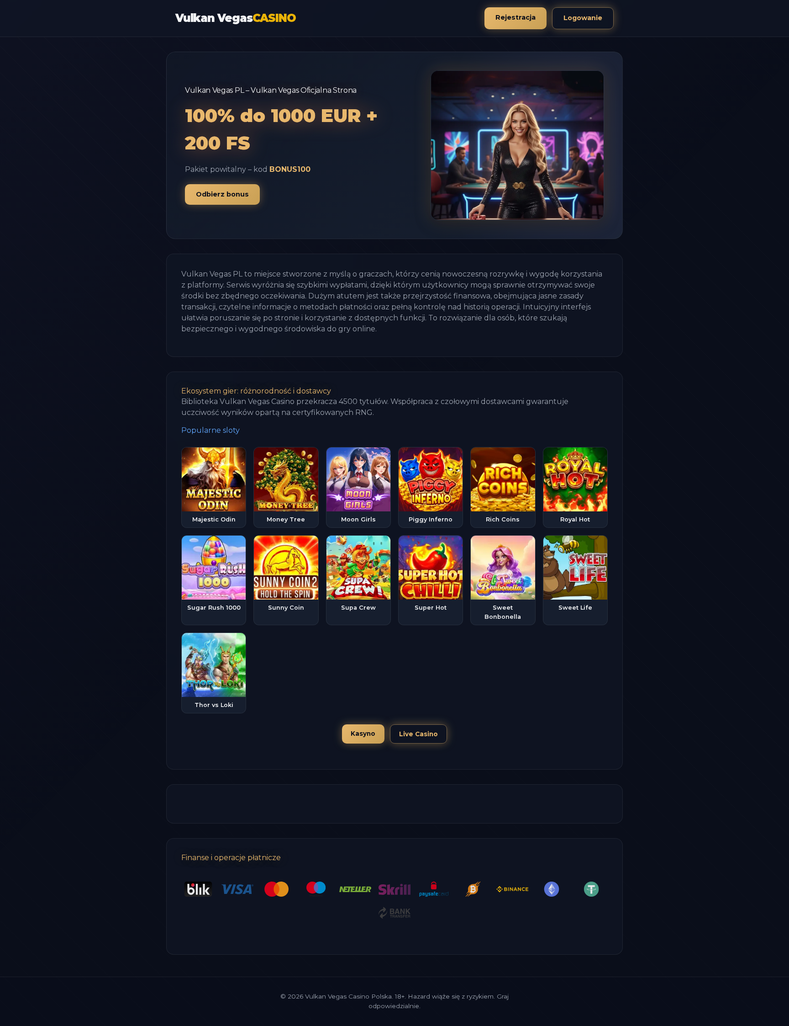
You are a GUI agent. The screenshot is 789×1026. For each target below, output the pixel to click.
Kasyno (363, 733)
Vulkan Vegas (235, 18)
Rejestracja (515, 17)
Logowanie (582, 18)
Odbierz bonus (222, 194)
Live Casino (418, 734)
